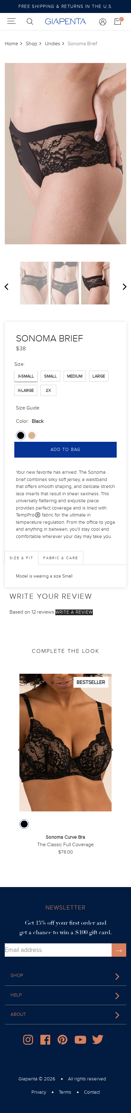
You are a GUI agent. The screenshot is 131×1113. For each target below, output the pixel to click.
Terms (65, 1092)
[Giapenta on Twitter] (98, 1041)
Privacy (38, 1092)
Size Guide (27, 408)
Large (99, 376)
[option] (34, 283)
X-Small (26, 376)
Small (50, 376)
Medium (74, 376)
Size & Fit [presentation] (21, 558)
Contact (92, 1092)
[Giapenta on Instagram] (29, 1041)
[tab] (21, 558)
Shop (31, 44)
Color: (30, 421)
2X (48, 390)
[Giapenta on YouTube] (81, 1041)
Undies (52, 44)
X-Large (26, 390)
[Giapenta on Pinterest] (64, 1041)
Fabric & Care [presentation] (60, 558)
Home (11, 44)
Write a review (74, 612)
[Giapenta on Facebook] (46, 1041)
